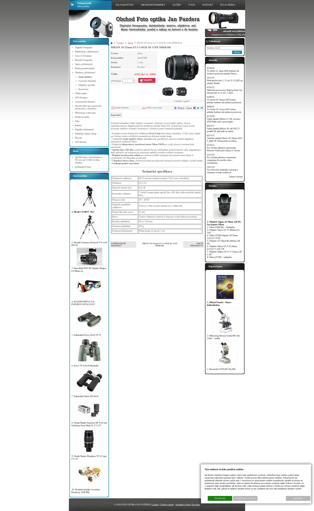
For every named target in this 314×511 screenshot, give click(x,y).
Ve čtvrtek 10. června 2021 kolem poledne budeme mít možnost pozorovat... (225, 110)
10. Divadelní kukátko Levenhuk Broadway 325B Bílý (85, 491)
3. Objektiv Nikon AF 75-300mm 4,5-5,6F (223, 231)
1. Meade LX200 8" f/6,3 (83, 212)
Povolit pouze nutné (245, 498)
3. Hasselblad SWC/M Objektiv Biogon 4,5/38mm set (88, 269)
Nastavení (298, 498)
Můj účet (241, 34)
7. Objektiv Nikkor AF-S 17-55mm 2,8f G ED (224, 253)
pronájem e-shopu (183, 504)
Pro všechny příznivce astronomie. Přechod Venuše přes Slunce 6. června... (224, 149)
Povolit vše (220, 498)
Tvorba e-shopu (167, 504)
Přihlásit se (231, 34)
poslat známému (122, 107)
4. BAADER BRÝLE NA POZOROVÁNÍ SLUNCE (83, 303)
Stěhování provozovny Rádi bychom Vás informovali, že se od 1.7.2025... (224, 91)
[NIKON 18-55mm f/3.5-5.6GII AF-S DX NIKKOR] (182, 66)
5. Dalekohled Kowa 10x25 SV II (86, 335)
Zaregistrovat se (218, 34)
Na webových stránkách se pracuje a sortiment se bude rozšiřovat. (222, 171)
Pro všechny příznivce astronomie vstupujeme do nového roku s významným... (221, 160)
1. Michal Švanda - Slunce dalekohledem (219, 303)
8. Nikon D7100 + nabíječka (219, 257)
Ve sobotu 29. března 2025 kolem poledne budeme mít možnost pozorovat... (225, 101)
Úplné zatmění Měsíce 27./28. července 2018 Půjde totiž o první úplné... (223, 120)
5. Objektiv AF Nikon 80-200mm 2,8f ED (223, 242)
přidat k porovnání (154, 107)
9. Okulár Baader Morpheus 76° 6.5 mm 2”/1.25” (88, 457)
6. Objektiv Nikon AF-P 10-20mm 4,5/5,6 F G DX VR (222, 247)
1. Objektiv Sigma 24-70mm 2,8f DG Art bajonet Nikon (224, 223)
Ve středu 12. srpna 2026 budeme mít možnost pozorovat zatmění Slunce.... (223, 72)
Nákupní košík (84, 3)
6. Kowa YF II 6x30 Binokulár (85, 365)
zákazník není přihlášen (234, 31)
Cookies (155, 504)
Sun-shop (196, 504)
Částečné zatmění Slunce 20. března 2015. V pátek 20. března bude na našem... (225, 139)
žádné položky (83, 6)
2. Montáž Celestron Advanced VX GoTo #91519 (89, 244)
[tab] (116, 115)
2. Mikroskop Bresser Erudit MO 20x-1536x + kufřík (224, 337)
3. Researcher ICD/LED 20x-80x (221, 369)
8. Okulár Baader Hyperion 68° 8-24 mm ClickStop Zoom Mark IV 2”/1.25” (89, 424)
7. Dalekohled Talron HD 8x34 (85, 396)
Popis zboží (116, 115)
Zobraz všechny (236, 176)
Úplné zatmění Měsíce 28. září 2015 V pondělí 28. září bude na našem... (223, 130)
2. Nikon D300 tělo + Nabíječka (221, 227)
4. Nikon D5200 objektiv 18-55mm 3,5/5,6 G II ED (222, 236)
